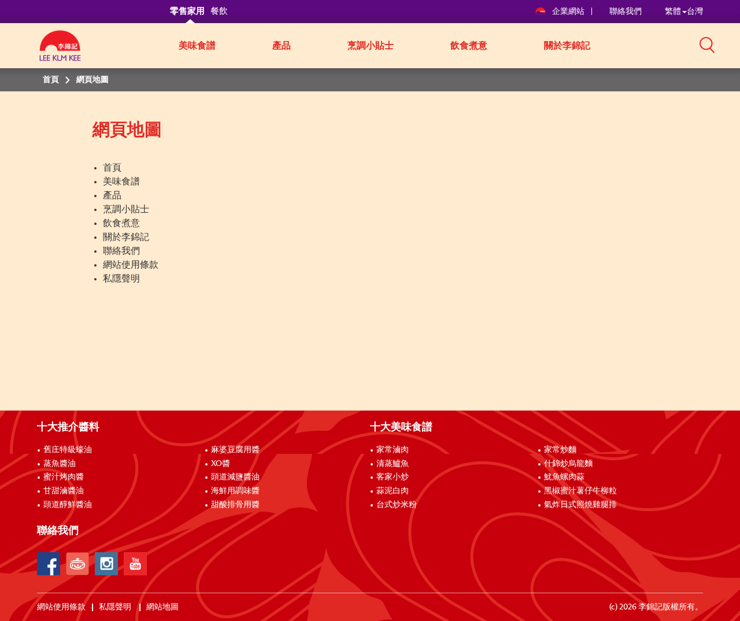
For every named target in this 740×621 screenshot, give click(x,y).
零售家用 (187, 11)
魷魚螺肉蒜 (564, 477)
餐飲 (219, 11)
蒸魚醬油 (59, 464)
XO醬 (220, 464)
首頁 (112, 167)
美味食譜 (197, 45)
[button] (707, 44)
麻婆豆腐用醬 (235, 450)
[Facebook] (48, 563)
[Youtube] (135, 563)
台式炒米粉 (396, 505)
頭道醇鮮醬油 (67, 505)
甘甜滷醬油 (63, 491)
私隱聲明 (121, 278)
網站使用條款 (130, 264)
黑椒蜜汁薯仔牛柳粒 (580, 491)
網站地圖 (163, 607)
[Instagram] (106, 563)
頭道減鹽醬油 (235, 477)
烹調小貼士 (370, 45)
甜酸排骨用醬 (235, 505)
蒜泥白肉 (392, 491)
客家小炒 (392, 477)
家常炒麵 (560, 450)
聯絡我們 (625, 12)
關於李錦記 (567, 45)
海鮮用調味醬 (235, 491)
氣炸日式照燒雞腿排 (580, 505)
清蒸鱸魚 (392, 464)
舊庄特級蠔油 (67, 450)
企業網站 (569, 12)
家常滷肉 (392, 450)
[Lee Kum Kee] (60, 52)
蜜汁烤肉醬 (63, 477)
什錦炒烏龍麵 (568, 464)
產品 (281, 45)
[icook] (77, 563)
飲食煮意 (468, 45)
